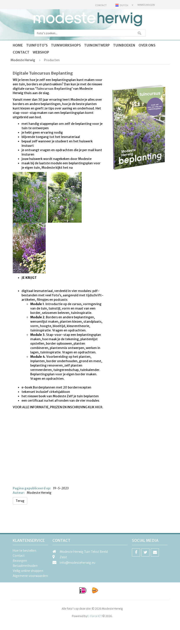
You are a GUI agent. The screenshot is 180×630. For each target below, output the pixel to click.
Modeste (88, 20)
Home (18, 45)
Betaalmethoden (25, 566)
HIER (98, 407)
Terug (20, 501)
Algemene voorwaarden (30, 576)
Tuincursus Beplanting (54, 89)
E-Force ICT (94, 616)
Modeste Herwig (23, 60)
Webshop (41, 52)
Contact (101, 5)
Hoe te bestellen (24, 551)
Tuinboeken (124, 45)
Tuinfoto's (37, 45)
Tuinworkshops (66, 45)
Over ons (147, 45)
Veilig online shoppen (28, 571)
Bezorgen (20, 561)
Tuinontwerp (97, 45)
